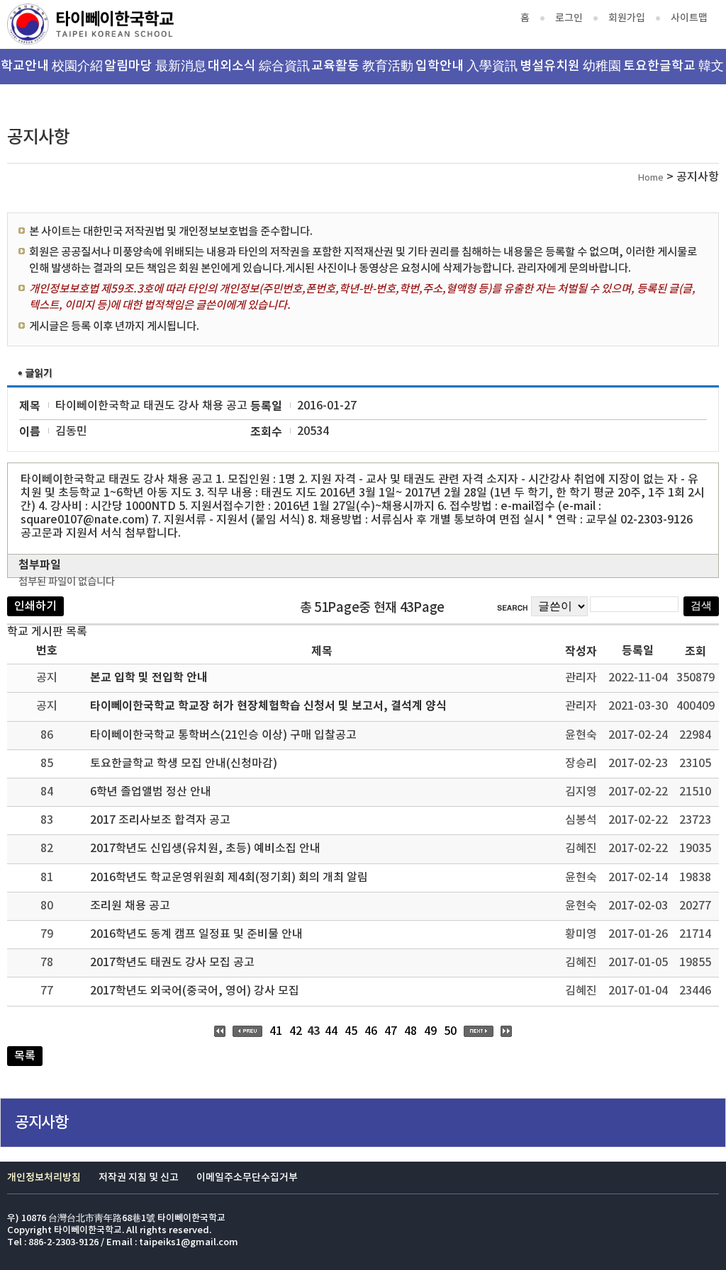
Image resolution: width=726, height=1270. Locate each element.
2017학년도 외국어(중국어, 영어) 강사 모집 (194, 991)
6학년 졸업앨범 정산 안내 (150, 792)
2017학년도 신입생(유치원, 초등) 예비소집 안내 (205, 848)
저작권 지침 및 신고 (139, 1178)
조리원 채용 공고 (130, 906)
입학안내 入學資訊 (466, 66)
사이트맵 (689, 18)
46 (370, 1031)
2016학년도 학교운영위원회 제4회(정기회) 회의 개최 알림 (229, 877)
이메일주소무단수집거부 (247, 1178)
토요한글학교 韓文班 (673, 71)
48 (410, 1031)
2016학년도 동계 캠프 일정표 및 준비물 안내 (196, 934)
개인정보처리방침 (44, 1178)
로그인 (569, 18)
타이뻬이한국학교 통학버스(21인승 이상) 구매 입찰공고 (223, 735)
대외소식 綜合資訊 (259, 66)
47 (390, 1031)
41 (275, 1031)
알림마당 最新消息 (155, 66)
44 (331, 1031)
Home (651, 178)
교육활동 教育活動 (362, 66)
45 (351, 1031)
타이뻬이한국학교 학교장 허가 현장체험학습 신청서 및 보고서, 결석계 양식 (268, 706)
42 (295, 1031)
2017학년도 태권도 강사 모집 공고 (172, 962)
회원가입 (626, 18)
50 (450, 1031)
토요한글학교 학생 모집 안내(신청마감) (183, 763)
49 (430, 1031)
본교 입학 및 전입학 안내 (149, 678)
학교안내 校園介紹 (52, 66)
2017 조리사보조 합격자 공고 (160, 820)
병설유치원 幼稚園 (570, 66)
